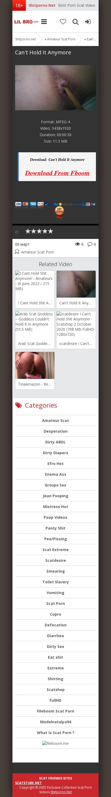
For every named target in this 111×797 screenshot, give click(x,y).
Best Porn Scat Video (76, 5)
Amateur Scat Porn (61, 39)
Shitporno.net (25, 21)
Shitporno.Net (61, 792)
